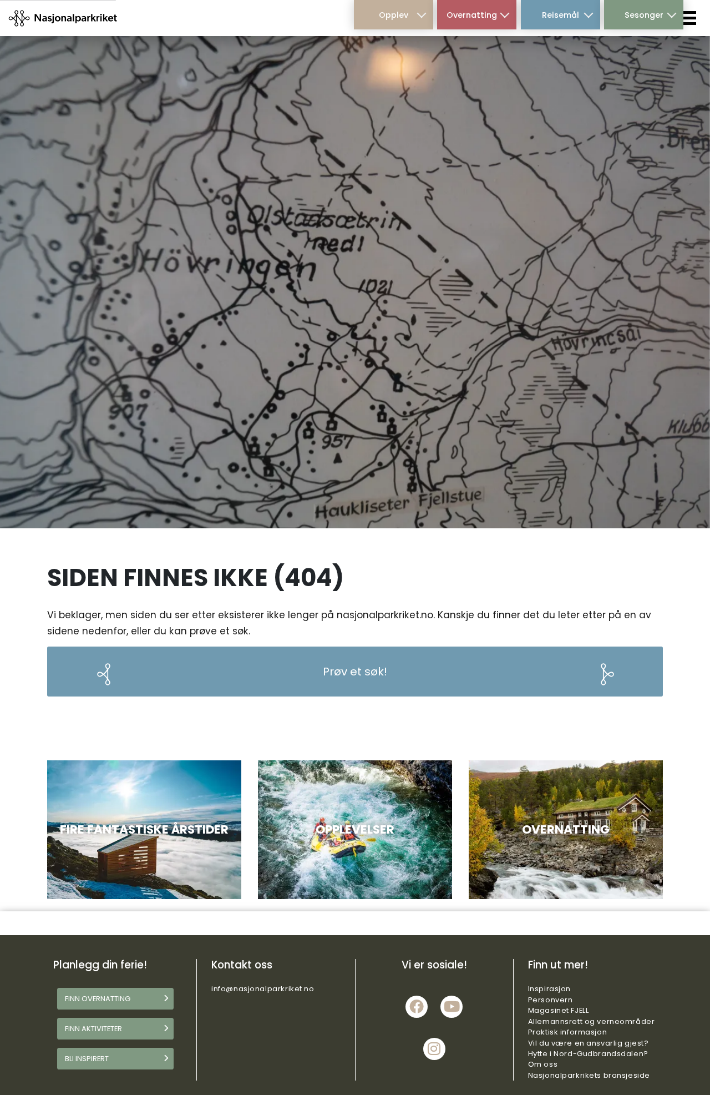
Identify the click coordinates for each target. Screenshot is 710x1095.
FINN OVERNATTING (97, 998)
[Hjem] (63, 17)
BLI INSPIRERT (87, 1058)
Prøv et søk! (355, 671)
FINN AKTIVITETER (93, 1028)
